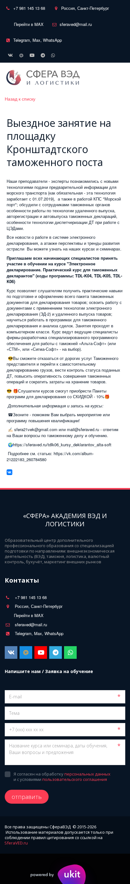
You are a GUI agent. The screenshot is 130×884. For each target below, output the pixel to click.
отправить (27, 797)
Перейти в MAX (29, 24)
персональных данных (87, 774)
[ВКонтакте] (9, 472)
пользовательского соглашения (74, 779)
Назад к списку (20, 99)
